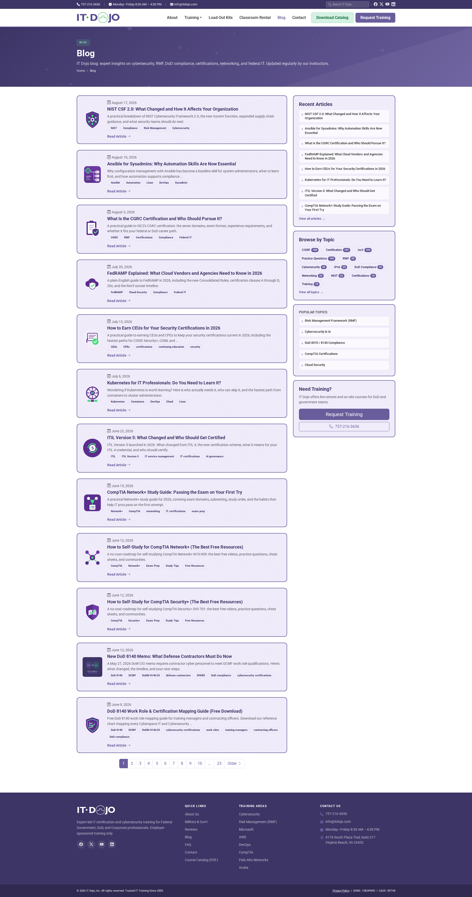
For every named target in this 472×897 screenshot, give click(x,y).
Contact (299, 17)
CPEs (126, 346)
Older (233, 763)
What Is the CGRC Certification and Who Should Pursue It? (345, 143)
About (172, 17)
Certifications (144, 237)
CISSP (309, 250)
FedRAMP (117, 292)
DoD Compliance (368, 267)
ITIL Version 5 (130, 456)
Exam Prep (153, 565)
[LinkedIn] (393, 4)
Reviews (191, 829)
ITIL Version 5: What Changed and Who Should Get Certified (340, 193)
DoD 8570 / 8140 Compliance (325, 343)
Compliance (130, 128)
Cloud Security (138, 292)
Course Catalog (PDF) (201, 860)
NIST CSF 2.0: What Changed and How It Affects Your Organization (342, 116)
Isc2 (364, 250)
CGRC (114, 237)
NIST (114, 128)
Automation (133, 182)
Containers (137, 401)
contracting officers (266, 730)
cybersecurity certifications (254, 675)
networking (153, 511)
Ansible (115, 182)
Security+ (134, 620)
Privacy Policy (341, 890)
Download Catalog (332, 17)
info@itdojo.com (185, 4)
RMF (127, 237)
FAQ (188, 845)
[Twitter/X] (382, 4)
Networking (312, 275)
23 (219, 763)
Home (81, 70)
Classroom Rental (255, 17)
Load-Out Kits (221, 17)
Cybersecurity (181, 128)
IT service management (159, 456)
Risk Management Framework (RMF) (331, 320)
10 (200, 763)
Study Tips (172, 565)
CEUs (114, 346)
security (195, 346)
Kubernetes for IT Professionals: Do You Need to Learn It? (345, 180)
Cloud (169, 401)
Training (310, 284)
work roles (212, 730)
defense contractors (178, 675)
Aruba (243, 867)
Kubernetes (118, 401)
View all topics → (311, 292)
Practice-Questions (318, 258)
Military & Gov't (196, 822)
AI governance (214, 456)
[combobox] (349, 4)
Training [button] (191, 17)
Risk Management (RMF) (258, 822)
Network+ (117, 511)
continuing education (171, 346)
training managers (236, 730)
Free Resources (194, 565)
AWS (242, 837)
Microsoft (246, 829)
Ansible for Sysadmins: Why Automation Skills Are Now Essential (343, 131)
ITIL (113, 456)
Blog (281, 17)
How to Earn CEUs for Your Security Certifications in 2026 (345, 169)
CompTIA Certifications (321, 354)
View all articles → (312, 218)
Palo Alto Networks (253, 860)
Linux (150, 182)
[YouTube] (387, 4)
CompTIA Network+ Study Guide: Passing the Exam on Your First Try (343, 208)
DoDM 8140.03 (151, 675)
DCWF (132, 675)
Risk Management (155, 128)
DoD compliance (221, 675)
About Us (192, 814)
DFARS (201, 675)
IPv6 (340, 267)
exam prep (198, 511)
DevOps (164, 182)
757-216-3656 (90, 4)
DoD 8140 (116, 675)
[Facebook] (376, 4)
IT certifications (190, 456)
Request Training (375, 17)
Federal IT (185, 237)
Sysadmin (181, 182)
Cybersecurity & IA (318, 331)
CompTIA (134, 511)
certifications (144, 346)
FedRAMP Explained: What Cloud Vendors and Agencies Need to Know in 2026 (344, 156)
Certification (337, 250)
